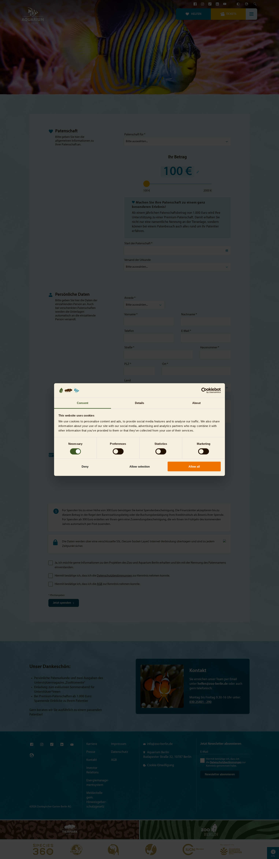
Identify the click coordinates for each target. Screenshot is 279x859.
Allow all (194, 466)
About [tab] (196, 403)
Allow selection (139, 466)
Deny (85, 466)
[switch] (118, 451)
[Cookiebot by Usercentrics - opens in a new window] (204, 390)
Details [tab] (139, 403)
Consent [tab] (82, 403)
